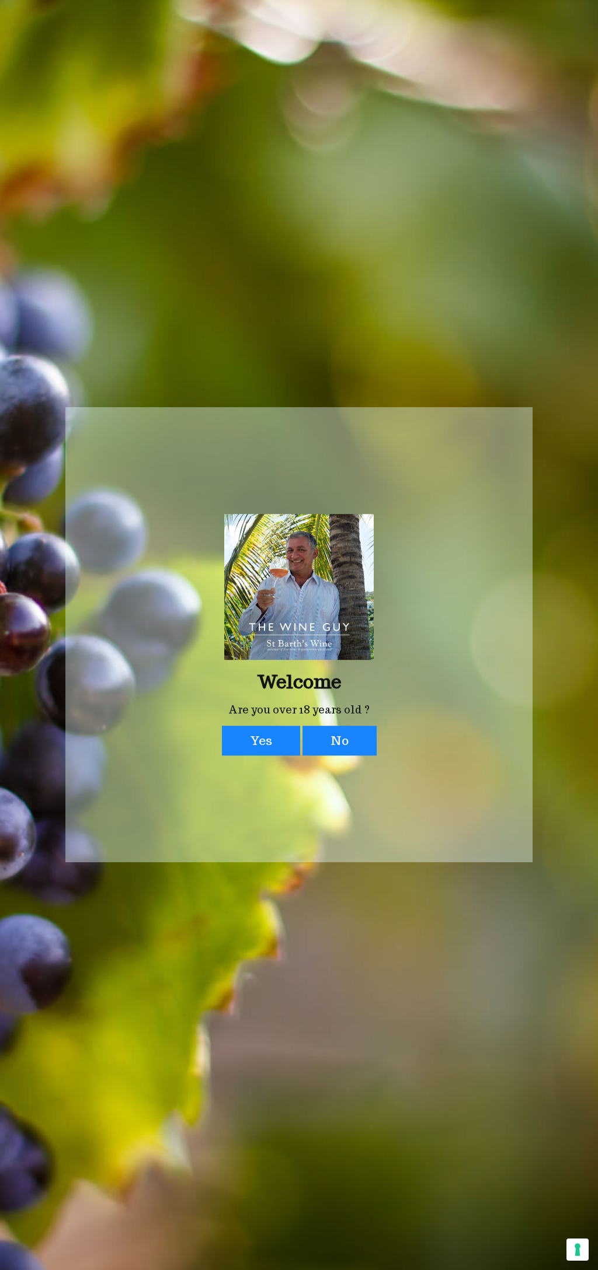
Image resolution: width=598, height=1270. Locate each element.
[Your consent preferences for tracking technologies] (577, 1249)
